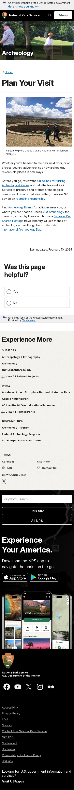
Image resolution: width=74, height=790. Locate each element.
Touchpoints (29, 320)
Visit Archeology (53, 212)
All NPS (37, 521)
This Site (37, 511)
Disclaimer (8, 749)
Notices (7, 725)
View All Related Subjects (22, 376)
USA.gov (7, 761)
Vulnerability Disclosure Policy (21, 755)
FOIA (5, 719)
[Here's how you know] (37, 5)
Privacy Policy (11, 713)
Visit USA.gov (13, 781)
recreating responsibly (30, 198)
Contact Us (49, 467)
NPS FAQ (8, 737)
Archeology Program (15, 427)
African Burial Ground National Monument (29, 405)
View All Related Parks (20, 411)
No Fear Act (9, 743)
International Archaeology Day (21, 229)
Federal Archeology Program (21, 434)
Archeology (17, 53)
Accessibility (10, 707)
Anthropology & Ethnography (21, 357)
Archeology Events (20, 207)
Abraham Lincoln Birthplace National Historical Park (36, 392)
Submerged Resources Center (22, 440)
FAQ (9, 467)
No (15, 303)
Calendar (8, 461)
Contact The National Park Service (24, 731)
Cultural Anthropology (16, 369)
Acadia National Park (15, 398)
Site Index (43, 461)
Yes (15, 291)
